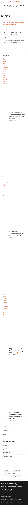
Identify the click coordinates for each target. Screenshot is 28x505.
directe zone (7, 473)
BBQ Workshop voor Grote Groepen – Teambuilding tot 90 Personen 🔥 (16, 351)
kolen (5, 476)
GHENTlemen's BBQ (14, 6)
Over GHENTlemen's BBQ (9, 441)
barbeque (14, 467)
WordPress (21, 502)
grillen (20, 473)
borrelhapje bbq (16, 470)
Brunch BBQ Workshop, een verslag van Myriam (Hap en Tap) (12, 35)
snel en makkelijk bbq (15, 476)
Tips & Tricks (6, 449)
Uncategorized (6, 452)
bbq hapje (6, 470)
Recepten (5, 445)
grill (14, 473)
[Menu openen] (14, 11)
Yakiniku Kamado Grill (8, 456)
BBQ (21, 467)
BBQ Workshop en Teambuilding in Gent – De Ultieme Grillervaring (16, 233)
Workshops (10, 29)
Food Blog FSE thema (5, 502)
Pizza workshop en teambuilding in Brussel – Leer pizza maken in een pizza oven (16, 415)
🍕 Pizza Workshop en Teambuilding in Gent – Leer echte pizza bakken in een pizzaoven (17, 115)
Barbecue (6, 467)
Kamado (5, 438)
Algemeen (5, 430)
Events (5, 29)
